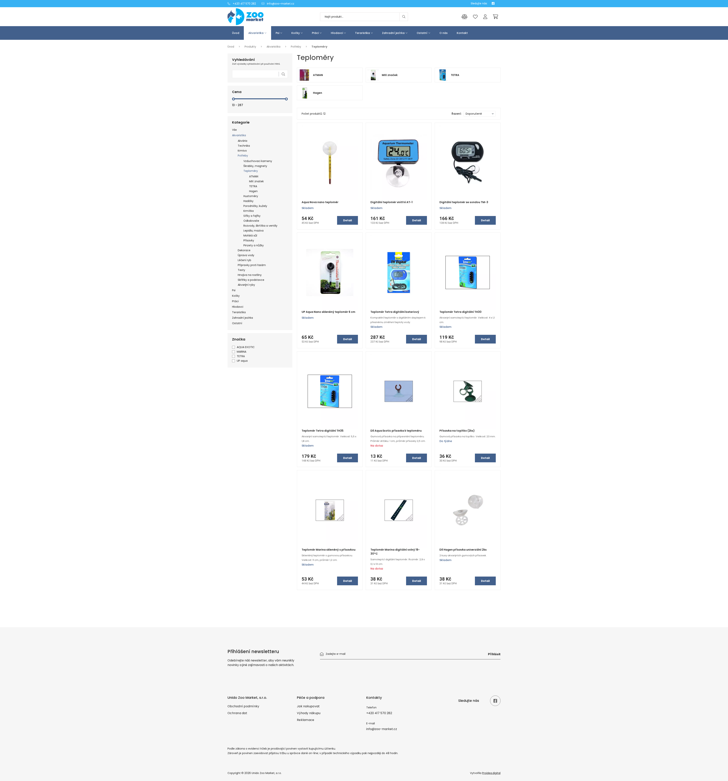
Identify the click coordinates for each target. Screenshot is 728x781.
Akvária (242, 141)
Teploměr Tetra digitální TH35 (323, 431)
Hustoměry (250, 196)
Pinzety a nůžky (253, 245)
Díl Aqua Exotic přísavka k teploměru (396, 431)
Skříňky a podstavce (251, 280)
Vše (234, 130)
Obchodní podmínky (243, 706)
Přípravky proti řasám (252, 265)
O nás (443, 33)
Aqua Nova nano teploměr (320, 202)
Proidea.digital (491, 773)
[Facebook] (493, 3)
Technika (244, 146)
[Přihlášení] (485, 16)
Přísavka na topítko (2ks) (457, 431)
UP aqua (242, 361)
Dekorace (244, 250)
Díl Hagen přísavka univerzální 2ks (463, 550)
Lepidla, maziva (253, 230)
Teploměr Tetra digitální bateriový (394, 312)
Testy (241, 270)
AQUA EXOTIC (246, 347)
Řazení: (456, 114)
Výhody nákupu (308, 713)
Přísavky (248, 240)
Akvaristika (256, 33)
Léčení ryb (244, 260)
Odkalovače (251, 221)
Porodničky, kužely (255, 206)
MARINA (241, 352)
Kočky (295, 33)
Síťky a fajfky (251, 216)
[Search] (403, 17)
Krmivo (242, 151)
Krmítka (248, 211)
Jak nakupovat (308, 706)
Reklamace (305, 720)
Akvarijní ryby (246, 285)
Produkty (251, 47)
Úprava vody (246, 255)
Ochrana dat (237, 713)
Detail (347, 220)
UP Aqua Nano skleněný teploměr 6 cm (328, 312)
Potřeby (296, 47)
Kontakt (462, 33)
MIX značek (256, 181)
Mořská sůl (250, 235)
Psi (277, 33)
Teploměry (250, 171)
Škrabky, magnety (255, 166)
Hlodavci (337, 33)
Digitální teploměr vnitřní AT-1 (391, 202)
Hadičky (248, 201)
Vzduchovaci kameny (257, 161)
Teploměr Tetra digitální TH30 (460, 312)
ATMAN (253, 176)
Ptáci (315, 33)
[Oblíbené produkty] (475, 16)
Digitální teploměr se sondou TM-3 (463, 202)
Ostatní (422, 33)
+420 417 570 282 (244, 3)
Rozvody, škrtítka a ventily (260, 226)
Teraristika (362, 33)
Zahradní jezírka (393, 33)
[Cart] (495, 16)
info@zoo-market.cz (280, 3)
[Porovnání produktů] (464, 16)
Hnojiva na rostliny (250, 275)
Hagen (253, 191)
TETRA (253, 186)
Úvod (235, 33)
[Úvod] (260, 16)
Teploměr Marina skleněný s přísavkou (328, 550)
